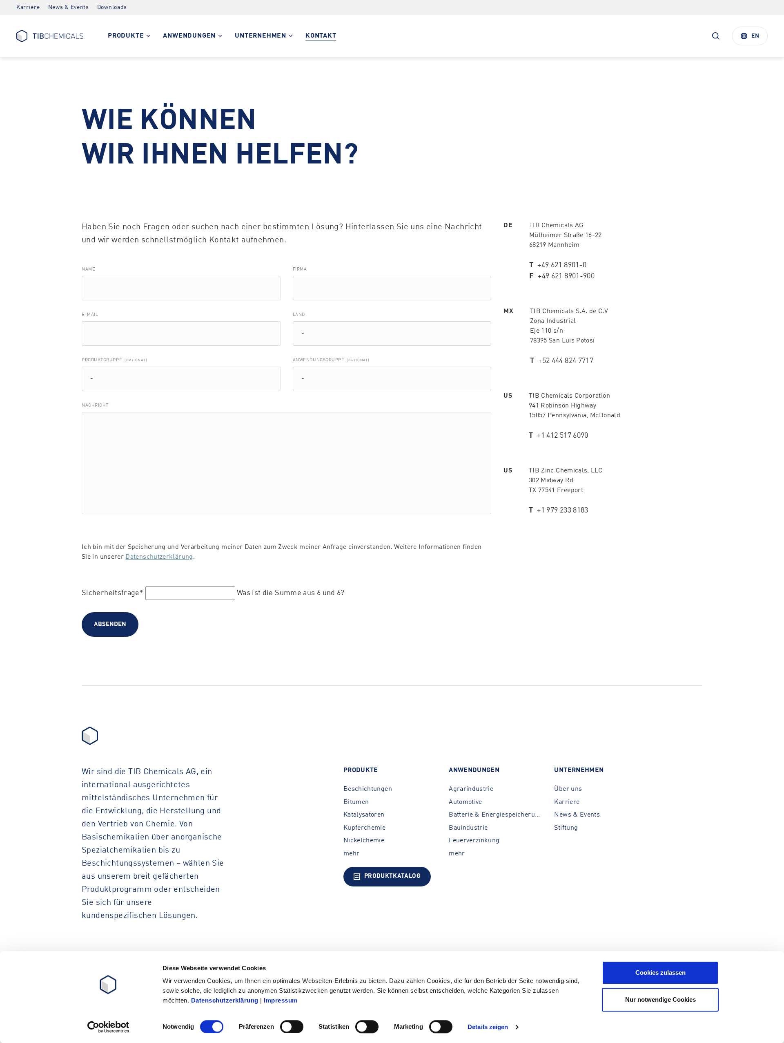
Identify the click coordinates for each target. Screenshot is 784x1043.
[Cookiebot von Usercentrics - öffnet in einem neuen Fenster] (108, 1027)
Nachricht (95, 405)
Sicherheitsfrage (112, 593)
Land (299, 315)
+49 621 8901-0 (561, 265)
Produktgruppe (114, 360)
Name (88, 269)
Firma (300, 269)
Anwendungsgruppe (331, 360)
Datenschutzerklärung (224, 1000)
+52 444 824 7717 (565, 361)
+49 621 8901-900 (566, 276)
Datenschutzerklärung (159, 557)
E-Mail (90, 315)
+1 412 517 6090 (562, 435)
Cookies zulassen (660, 972)
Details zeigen (488, 1026)
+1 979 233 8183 (562, 510)
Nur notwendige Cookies (660, 999)
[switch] (291, 1026)
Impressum (281, 1000)
